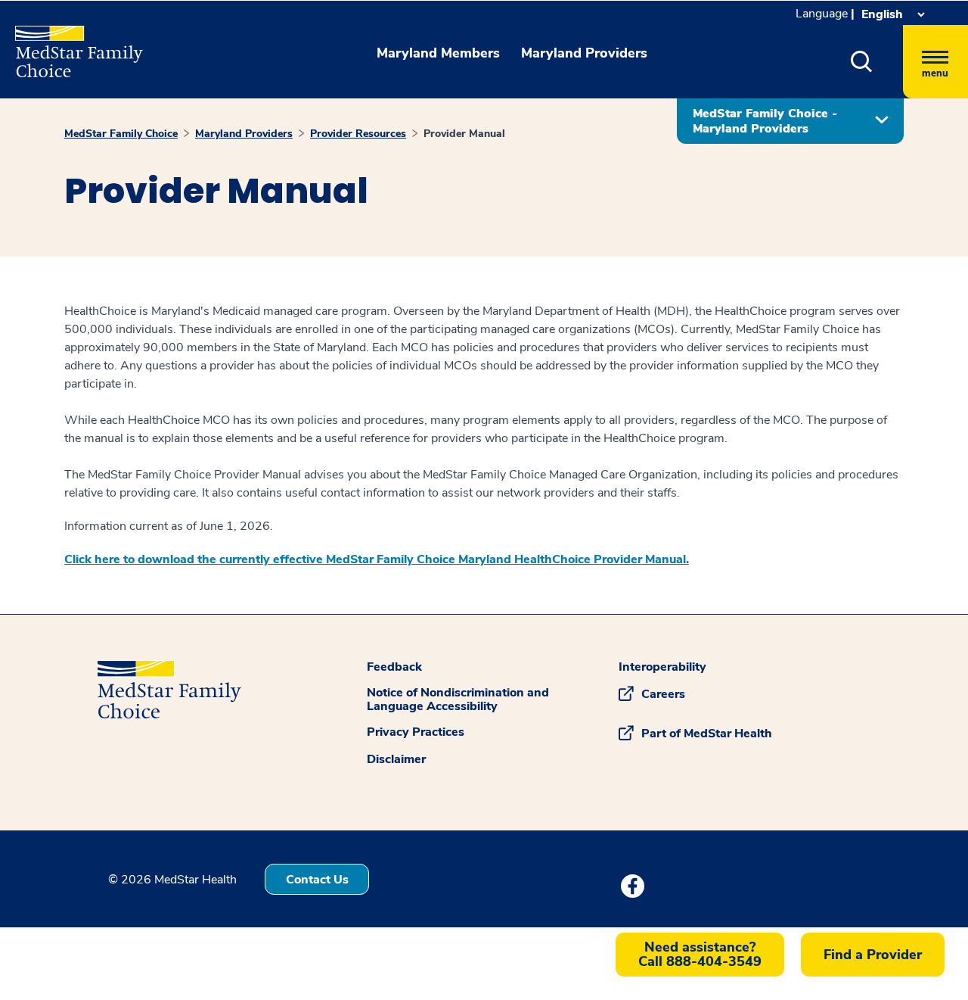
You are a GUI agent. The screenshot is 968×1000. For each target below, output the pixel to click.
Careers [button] (663, 694)
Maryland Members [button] (438, 53)
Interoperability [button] (662, 667)
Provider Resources (358, 133)
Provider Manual (464, 133)
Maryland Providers (244, 133)
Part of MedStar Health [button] (706, 733)
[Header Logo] (71, 45)
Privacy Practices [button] (415, 732)
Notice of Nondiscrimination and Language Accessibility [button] (458, 699)
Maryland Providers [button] (584, 53)
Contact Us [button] (317, 879)
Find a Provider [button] (873, 954)
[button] (862, 61)
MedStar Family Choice (121, 133)
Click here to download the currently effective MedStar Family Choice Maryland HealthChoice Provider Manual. (376, 559)
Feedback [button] (394, 667)
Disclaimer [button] (396, 759)
